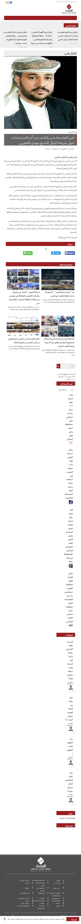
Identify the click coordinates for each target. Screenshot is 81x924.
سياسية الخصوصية (41, 907)
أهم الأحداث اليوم (40, 884)
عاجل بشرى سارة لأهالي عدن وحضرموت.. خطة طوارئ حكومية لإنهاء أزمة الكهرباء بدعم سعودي (15, 37)
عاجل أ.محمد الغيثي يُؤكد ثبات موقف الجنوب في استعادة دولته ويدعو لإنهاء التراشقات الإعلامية (68, 473)
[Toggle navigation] (72, 18)
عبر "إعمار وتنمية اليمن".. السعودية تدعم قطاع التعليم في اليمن (59, 293)
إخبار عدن (57, 882)
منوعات (42, 898)
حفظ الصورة (72, 131)
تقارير (58, 880)
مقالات (57, 903)
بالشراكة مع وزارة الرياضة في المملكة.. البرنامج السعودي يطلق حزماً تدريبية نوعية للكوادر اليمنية (58, 342)
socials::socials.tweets (67, 818)
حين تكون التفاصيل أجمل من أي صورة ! (69, 781)
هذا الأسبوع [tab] (63, 389)
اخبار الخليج (56, 900)
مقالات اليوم (24, 903)
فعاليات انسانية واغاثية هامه (55, 894)
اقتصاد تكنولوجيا (23, 898)
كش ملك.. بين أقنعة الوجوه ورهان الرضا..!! (69, 708)
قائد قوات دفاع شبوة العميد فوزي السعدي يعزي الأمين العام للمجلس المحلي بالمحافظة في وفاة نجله (68, 535)
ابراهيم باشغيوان (70, 682)
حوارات (26, 887)
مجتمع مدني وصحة (40, 889)
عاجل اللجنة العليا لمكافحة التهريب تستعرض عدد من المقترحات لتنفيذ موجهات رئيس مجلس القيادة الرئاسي (68, 597)
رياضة (27, 882)
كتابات (27, 900)
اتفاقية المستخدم (23, 905)
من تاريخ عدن (56, 898)
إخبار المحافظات (39, 880)
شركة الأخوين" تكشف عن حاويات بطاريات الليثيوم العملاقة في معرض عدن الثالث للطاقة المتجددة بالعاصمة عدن (24, 297)
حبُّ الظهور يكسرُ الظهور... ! (69, 745)
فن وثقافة (41, 893)
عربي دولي (56, 887)
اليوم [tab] (72, 389)
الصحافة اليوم (24, 893)
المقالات (69, 635)
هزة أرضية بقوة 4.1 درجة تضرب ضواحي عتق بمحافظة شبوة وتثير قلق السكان (69, 416)
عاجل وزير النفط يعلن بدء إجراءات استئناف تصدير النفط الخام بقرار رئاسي (68, 35)
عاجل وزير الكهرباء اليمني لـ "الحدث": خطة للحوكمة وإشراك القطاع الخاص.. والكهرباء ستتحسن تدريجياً (41, 37)
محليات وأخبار (24, 880)
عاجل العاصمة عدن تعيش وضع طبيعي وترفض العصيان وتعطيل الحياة (24, 340)
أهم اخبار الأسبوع (39, 900)
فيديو (58, 905)
